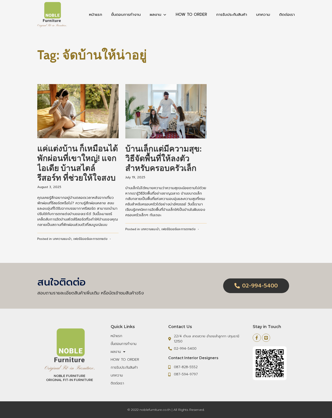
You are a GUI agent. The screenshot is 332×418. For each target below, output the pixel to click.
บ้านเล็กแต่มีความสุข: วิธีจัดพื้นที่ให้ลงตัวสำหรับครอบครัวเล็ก (163, 158)
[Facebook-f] (257, 338)
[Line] (266, 338)
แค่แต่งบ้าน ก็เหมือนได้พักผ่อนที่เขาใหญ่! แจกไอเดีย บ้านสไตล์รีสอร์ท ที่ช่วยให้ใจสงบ (77, 163)
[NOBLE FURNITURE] (52, 15)
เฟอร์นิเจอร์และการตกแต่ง (90, 239)
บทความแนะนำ (62, 239)
